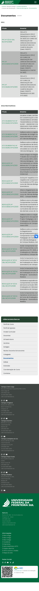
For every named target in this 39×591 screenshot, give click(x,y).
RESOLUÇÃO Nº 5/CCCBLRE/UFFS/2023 (10, 206)
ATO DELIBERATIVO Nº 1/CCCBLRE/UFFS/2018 (10, 135)
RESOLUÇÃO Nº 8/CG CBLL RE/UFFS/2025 (9, 250)
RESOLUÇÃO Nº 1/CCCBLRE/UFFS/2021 (10, 164)
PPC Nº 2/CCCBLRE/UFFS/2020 (10, 63)
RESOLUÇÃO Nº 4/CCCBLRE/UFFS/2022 (10, 193)
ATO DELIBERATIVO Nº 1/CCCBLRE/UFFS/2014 (10, 122)
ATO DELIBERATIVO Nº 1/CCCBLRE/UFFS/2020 (10, 147)
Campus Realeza (22, 6)
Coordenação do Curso (11, 370)
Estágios (6, 347)
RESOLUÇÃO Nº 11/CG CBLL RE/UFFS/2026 (9, 285)
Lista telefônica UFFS (10, 546)
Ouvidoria (6, 542)
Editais (5, 362)
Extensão (6, 366)
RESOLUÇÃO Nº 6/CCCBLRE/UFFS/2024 (10, 220)
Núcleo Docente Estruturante (13, 351)
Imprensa (6, 544)
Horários (6, 343)
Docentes (6, 336)
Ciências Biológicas (22, 8)
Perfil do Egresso (9, 328)
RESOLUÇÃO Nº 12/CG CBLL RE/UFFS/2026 (9, 297)
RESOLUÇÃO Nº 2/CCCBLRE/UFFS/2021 (10, 182)
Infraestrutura (8, 339)
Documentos (33, 8)
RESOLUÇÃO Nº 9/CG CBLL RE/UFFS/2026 (9, 261)
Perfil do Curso (8, 324)
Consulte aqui (18, 570)
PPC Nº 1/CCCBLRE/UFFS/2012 (10, 86)
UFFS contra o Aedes (10, 551)
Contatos (6, 373)
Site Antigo (7, 535)
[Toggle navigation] (35, 2)
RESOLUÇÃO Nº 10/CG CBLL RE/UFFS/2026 (9, 272)
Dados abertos (8, 548)
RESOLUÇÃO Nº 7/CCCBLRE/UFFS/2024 (10, 236)
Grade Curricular (9, 332)
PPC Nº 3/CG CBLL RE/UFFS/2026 (8, 41)
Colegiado (7, 354)
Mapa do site (8, 553)
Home (4, 6)
